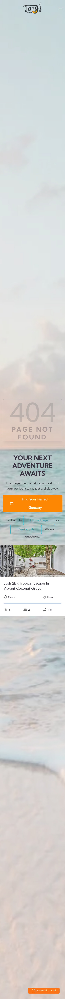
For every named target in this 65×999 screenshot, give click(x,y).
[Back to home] (32, 8)
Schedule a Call (46, 990)
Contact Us (26, 529)
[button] (60, 8)
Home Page (39, 520)
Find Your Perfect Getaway (35, 503)
